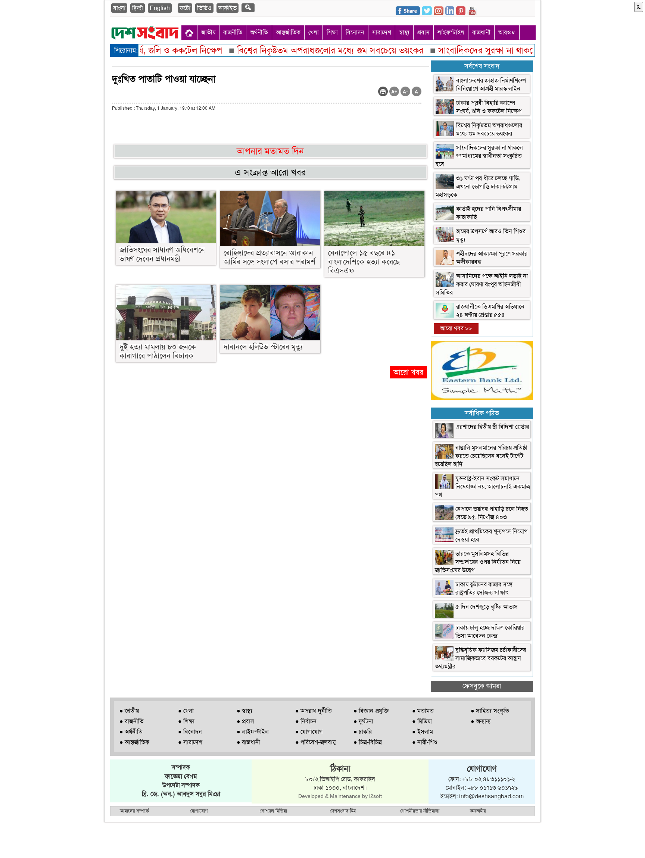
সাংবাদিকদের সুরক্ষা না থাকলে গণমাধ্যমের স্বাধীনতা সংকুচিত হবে (479, 156)
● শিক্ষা (186, 721)
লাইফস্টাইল (450, 32)
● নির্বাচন (306, 721)
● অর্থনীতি (131, 732)
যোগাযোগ (199, 811)
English (160, 8)
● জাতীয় (129, 711)
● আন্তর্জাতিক (134, 742)
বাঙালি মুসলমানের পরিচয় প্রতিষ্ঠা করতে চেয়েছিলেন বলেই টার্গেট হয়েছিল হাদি (481, 456)
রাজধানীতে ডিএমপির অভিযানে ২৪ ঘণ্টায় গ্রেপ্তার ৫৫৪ (490, 311)
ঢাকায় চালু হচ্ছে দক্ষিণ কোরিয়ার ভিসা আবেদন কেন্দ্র (489, 632)
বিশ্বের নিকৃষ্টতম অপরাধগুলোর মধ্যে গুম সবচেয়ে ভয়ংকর (489, 129)
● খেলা (186, 711)
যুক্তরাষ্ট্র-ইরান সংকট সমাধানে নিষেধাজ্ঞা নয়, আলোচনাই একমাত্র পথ (482, 486)
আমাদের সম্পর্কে (134, 811)
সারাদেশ (381, 32)
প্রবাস (423, 32)
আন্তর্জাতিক (288, 32)
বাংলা (119, 8)
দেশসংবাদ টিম (343, 811)
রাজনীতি (232, 32)
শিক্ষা (332, 32)
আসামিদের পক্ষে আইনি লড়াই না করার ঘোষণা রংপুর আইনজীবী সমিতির (482, 284)
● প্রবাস (245, 721)
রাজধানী (481, 32)
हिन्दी (137, 8)
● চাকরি (362, 732)
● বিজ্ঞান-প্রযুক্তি (371, 711)
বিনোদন (355, 32)
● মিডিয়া (422, 721)
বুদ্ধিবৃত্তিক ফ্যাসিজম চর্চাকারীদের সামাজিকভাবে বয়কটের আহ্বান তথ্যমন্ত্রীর (480, 658)
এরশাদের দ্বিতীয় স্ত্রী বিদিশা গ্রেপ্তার (492, 427)
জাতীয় (208, 32)
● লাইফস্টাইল (253, 732)
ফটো (185, 8)
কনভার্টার (478, 811)
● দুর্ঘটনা (363, 721)
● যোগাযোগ (308, 732)
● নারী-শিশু (424, 742)
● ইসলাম (422, 732)
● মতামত (423, 711)
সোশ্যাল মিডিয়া (273, 811)
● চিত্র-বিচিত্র (367, 742)
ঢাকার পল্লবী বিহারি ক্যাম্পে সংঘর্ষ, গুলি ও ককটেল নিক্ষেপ (488, 107)
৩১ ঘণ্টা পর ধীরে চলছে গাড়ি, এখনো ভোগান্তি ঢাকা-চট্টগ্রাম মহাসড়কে (478, 186)
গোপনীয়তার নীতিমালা (419, 811)
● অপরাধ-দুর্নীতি (313, 711)
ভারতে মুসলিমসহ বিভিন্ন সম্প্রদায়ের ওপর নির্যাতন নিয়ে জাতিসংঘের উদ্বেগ (477, 562)
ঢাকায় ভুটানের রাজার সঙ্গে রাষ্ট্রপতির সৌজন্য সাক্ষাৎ (483, 588)
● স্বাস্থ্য (244, 711)
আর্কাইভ (227, 8)
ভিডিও (204, 8)
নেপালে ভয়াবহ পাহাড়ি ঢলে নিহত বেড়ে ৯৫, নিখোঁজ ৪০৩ (491, 513)
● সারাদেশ (190, 742)
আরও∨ (506, 32)
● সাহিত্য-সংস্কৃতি (490, 711)
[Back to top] (10, 843)
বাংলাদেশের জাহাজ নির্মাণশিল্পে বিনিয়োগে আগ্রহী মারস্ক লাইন (491, 85)
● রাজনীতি (131, 721)
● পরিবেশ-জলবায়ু (315, 742)
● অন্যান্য (480, 721)
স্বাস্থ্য (404, 32)
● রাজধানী (248, 742)
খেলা (313, 32)
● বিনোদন (190, 732)
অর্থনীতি (259, 32)
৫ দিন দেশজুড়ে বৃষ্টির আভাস (486, 607)
